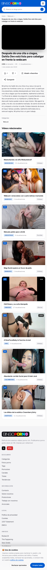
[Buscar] (42, 9)
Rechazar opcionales (19, 565)
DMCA (4, 525)
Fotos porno (6, 462)
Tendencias (6, 479)
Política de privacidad (9, 515)
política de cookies (17, 560)
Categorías (6, 459)
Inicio (3, 16)
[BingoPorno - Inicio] (20, 3)
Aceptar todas (37, 565)
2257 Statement (8, 522)
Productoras (6, 497)
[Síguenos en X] (3, 448)
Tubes (4, 476)
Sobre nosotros (7, 494)
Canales (5, 473)
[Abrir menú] (43, 3)
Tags (3, 466)
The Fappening (7, 539)
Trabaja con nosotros (10, 501)
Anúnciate (5, 504)
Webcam (10, 16)
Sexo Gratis (6, 543)
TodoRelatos (6, 546)
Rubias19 (5, 536)
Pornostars (6, 469)
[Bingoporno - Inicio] (15, 434)
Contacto (5, 490)
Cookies (5, 518)
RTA (10, 448)
